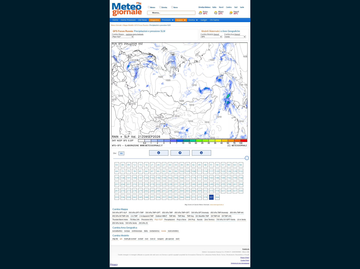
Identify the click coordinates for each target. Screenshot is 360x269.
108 (193, 171)
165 (176, 178)
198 (241, 178)
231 (176, 184)
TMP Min (172, 216)
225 (164, 184)
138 (123, 178)
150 (146, 178)
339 (128, 197)
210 (134, 184)
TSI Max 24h (135, 220)
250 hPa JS (143, 223)
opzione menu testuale (134, 34)
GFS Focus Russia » (142, 25)
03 (116, 165)
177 (199, 178)
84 (146, 171)
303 (188, 190)
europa (127, 231)
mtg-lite (115, 239)
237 (188, 184)
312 (205, 190)
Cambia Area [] (232, 34)
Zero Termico (209, 220)
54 (217, 165)
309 (199, 190)
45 (199, 165)
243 (199, 184)
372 (193, 197)
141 (128, 178)
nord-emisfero (173, 231)
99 (176, 171)
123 (223, 171)
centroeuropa (137, 231)
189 (223, 178)
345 (140, 197)
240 (193, 184)
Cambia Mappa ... (127, 34)
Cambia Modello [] (210, 34)
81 (140, 171)
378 (205, 197)
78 (134, 171)
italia (146, 231)
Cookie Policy (245, 260)
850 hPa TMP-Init (236, 213)
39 (187, 165)
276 (134, 190)
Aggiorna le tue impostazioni (240, 263)
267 (117, 190)
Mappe (179, 20)
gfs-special (170, 239)
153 (152, 178)
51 (211, 165)
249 (211, 184)
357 (164, 197)
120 (217, 171)
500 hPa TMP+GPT (153, 213)
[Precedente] (158, 152)
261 (235, 184)
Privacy (114, 264)
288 (158, 190)
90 (158, 171)
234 (182, 184)
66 (240, 165)
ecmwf (140, 239)
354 (158, 197)
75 (128, 171)
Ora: (114, 153)
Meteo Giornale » (117, 25)
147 (140, 178)
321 (223, 190)
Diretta (191, 20)
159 (164, 178)
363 (176, 197)
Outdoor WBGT (161, 216)
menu (216, 34)
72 (122, 171)
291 (164, 190)
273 (128, 190)
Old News (142, 20)
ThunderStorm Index (120, 220)
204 (123, 184)
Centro (229, 7)
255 (223, 184)
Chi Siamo (214, 20)
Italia (214, 7)
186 (217, 178)
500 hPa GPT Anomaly (200, 213)
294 (170, 190)
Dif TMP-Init (215, 216)
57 (223, 165)
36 (181, 165)
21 (152, 165)
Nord (221, 7)
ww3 (177, 239)
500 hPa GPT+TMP (136, 213)
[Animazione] (180, 152)
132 (241, 171)
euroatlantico (117, 231)
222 (158, 184)
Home (115, 20)
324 (229, 190)
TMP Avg (190, 216)
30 (170, 165)
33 (176, 165)
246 (205, 184)
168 (182, 178)
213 (140, 184)
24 (158, 165)
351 (152, 197)
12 (134, 165)
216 (146, 184)
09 (128, 165)
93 (164, 171)
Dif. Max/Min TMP (202, 216)
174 (193, 178)
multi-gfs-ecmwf (130, 239)
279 (140, 190)
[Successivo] (201, 152)
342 (134, 197)
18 (146, 165)
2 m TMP (134, 216)
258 (229, 184)
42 (193, 165)
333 (117, 197)
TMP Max (181, 216)
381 (211, 197)
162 (170, 178)
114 (205, 171)
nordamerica (154, 231)
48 (205, 165)
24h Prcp (191, 220)
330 (241, 190)
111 (199, 171)
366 (182, 197)
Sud (235, 7)
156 (158, 178)
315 (211, 190)
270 (123, 190)
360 (170, 197)
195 (235, 178)
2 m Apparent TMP (147, 216)
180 (205, 178)
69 (116, 171)
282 (146, 190)
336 (123, 197)
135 (117, 178)
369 (188, 197)
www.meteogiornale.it (217, 204)
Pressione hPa (147, 220)
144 (134, 178)
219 (152, 184)
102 (182, 171)
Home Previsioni (128, 20)
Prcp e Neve (181, 220)
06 (122, 165)
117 (211, 171)
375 (199, 197)
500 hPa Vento (131, 223)
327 (235, 190)
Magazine (154, 20)
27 (164, 165)
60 (229, 165)
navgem (160, 239)
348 (146, 197)
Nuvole (199, 220)
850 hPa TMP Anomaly (219, 213)
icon (146, 239)
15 (140, 165)
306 (193, 190)
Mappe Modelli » (128, 25)
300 (182, 190)
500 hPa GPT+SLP (119, 213)
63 (235, 165)
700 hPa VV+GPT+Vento (225, 220)
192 (229, 178)
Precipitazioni (169, 220)
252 (217, 184)
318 (217, 190)
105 (188, 171)
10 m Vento (241, 220)
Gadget (204, 20)
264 (241, 184)
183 (211, 178)
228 (170, 184)
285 (152, 190)
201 (117, 184)
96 (170, 171)
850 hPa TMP (167, 213)
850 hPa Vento (118, 223)
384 (217, 197)
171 (188, 178)
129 (235, 171)
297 (176, 190)
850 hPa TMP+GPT (182, 213)
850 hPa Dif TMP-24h (120, 216)
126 (229, 171)
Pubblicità (245, 249)
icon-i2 (152, 239)
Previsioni (166, 20)
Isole (242, 7)
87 (152, 171)
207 (128, 184)
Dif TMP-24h (226, 216)
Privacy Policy (244, 257)
